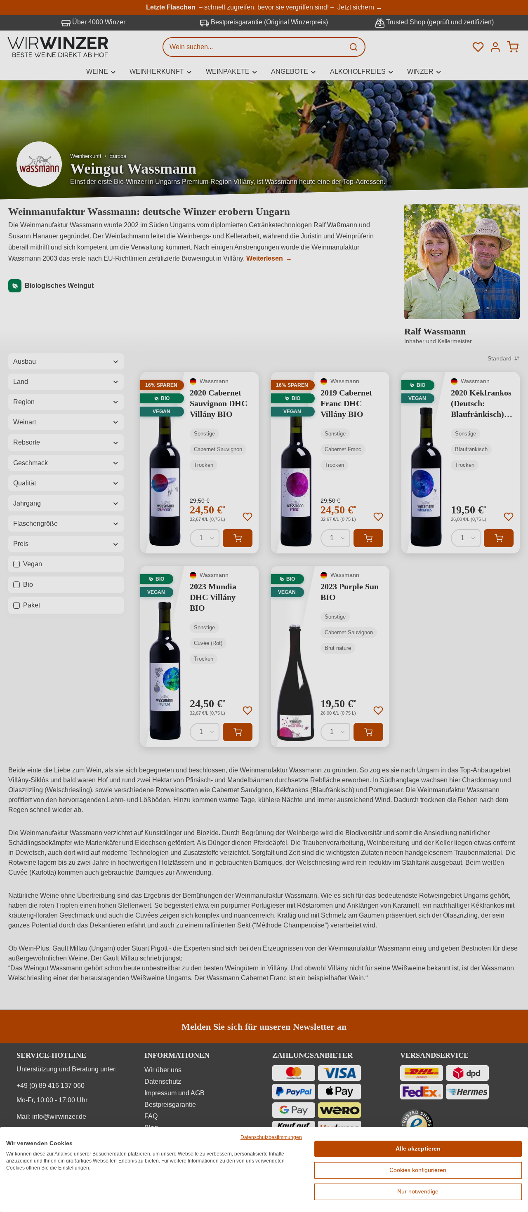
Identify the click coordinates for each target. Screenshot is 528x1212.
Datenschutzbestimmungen (271, 1137)
